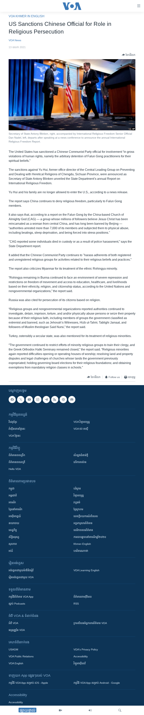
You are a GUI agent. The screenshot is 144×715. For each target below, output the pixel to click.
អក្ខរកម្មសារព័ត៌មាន (83, 523)
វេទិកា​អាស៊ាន (80, 462)
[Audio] (90, 710)
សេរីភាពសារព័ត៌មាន (83, 530)
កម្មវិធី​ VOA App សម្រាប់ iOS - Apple (28, 682)
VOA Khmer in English (26, 16)
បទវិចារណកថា (81, 550)
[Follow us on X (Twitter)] (20, 399)
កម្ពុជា (11, 488)
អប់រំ (11, 550)
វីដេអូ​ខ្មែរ (13, 422)
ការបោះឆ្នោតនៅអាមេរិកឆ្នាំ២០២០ (90, 537)
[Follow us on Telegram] (46, 399)
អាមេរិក (12, 502)
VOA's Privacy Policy (86, 649)
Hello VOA (15, 469)
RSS (76, 603)
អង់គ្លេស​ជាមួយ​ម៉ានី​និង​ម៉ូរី (21, 570)
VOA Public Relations (21, 656)
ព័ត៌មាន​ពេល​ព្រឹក (17, 455)
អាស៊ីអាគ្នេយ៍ (15, 516)
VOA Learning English (86, 570)
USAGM (13, 649)
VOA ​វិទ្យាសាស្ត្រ (82, 422)
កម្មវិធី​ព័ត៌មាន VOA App (21, 596)
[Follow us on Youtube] (29, 399)
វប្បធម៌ (77, 502)
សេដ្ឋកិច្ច (13, 530)
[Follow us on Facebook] (12, 399)
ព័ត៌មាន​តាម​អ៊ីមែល (83, 596)
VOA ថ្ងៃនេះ (14, 435)
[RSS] (54, 399)
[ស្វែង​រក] (119, 710)
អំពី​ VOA (13, 623)
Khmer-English (82, 544)
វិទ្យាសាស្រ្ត (79, 495)
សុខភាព (13, 544)
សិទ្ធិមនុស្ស (14, 537)
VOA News (15, 40)
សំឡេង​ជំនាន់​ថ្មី (81, 455)
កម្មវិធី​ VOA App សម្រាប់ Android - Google (97, 682)
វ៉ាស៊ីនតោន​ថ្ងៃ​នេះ (17, 428)
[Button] (128, 55)
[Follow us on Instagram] (37, 399)
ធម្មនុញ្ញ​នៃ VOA (17, 630)
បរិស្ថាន (77, 488)
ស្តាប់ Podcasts (17, 603)
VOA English (16, 663)
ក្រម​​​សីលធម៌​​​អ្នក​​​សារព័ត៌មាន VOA (90, 623)
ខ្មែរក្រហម (78, 509)
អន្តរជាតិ (13, 495)
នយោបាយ (14, 523)
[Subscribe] (71, 399)
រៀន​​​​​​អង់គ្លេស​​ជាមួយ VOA (21, 577)
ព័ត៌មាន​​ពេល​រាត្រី (17, 462)
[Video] (60, 710)
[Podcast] (63, 399)
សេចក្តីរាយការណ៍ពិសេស (86, 516)
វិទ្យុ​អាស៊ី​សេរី (80, 663)
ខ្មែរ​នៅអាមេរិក (15, 509)
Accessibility (81, 656)
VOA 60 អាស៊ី (81, 428)
